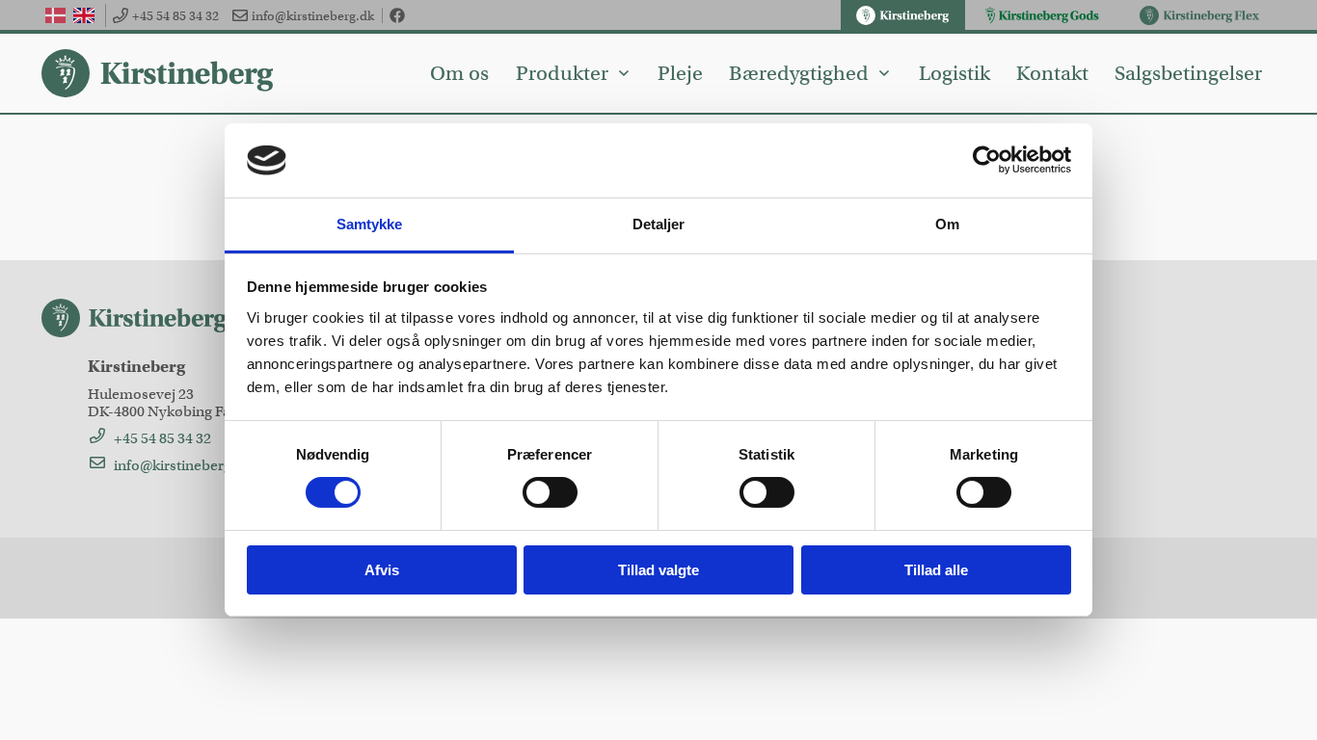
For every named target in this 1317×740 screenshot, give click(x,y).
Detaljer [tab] (658, 224)
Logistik (954, 73)
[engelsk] (83, 15)
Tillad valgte (658, 570)
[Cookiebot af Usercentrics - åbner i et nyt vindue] (986, 159)
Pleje (680, 73)
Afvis (381, 570)
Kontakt (1052, 73)
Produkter (562, 73)
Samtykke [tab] (369, 224)
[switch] (550, 492)
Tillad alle (936, 570)
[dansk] (55, 15)
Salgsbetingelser (1188, 73)
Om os (459, 73)
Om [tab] (947, 224)
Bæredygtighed (799, 73)
